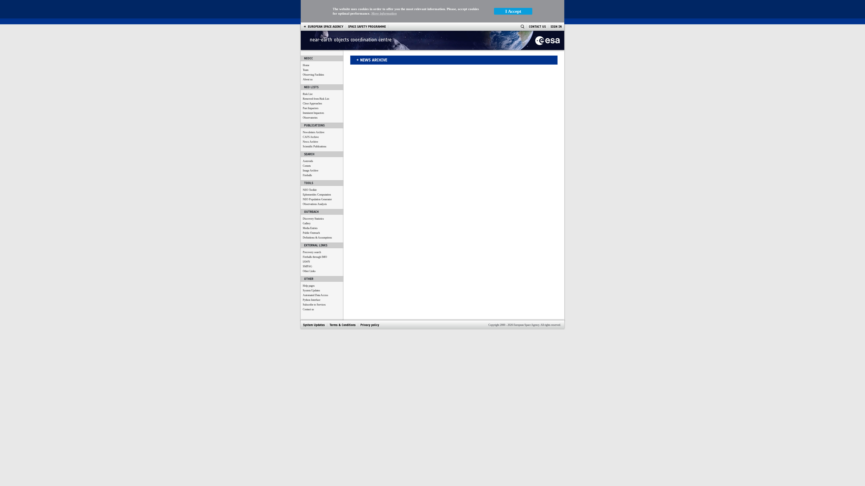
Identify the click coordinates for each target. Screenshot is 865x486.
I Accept (513, 11)
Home (306, 65)
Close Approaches (312, 103)
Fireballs (307, 175)
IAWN (306, 261)
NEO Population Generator (317, 199)
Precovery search (312, 252)
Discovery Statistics (313, 218)
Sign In (556, 27)
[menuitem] (325, 26)
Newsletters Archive (313, 132)
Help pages (309, 285)
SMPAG (307, 266)
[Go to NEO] (547, 40)
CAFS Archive (311, 137)
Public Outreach (311, 232)
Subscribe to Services (314, 304)
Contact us (308, 309)
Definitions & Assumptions (317, 237)
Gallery (307, 223)
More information (384, 13)
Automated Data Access (315, 295)
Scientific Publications (314, 146)
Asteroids (308, 161)
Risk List (307, 94)
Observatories (310, 117)
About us (308, 79)
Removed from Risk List (316, 98)
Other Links (309, 271)
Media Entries (310, 228)
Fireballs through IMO (315, 257)
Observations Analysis (315, 204)
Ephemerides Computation (317, 194)
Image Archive (310, 170)
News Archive (310, 141)
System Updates (311, 290)
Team (305, 70)
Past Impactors (311, 108)
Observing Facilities (313, 74)
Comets (307, 165)
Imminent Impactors (313, 113)
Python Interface (311, 300)
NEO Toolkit (309, 189)
